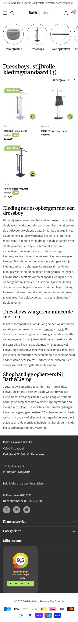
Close (39, 522)
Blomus (45, 126)
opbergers (20, 402)
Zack (6, 126)
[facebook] (26, 509)
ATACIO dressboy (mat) (15, 131)
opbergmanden (58, 402)
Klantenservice (5, 13)
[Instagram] (6, 509)
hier (13, 483)
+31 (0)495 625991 (14, 466)
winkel (27, 417)
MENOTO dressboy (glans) (54, 131)
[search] (12, 13)
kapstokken (19, 407)
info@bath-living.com (16, 472)
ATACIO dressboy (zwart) (16, 188)
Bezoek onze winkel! (19, 442)
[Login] (66, 13)
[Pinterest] (16, 509)
